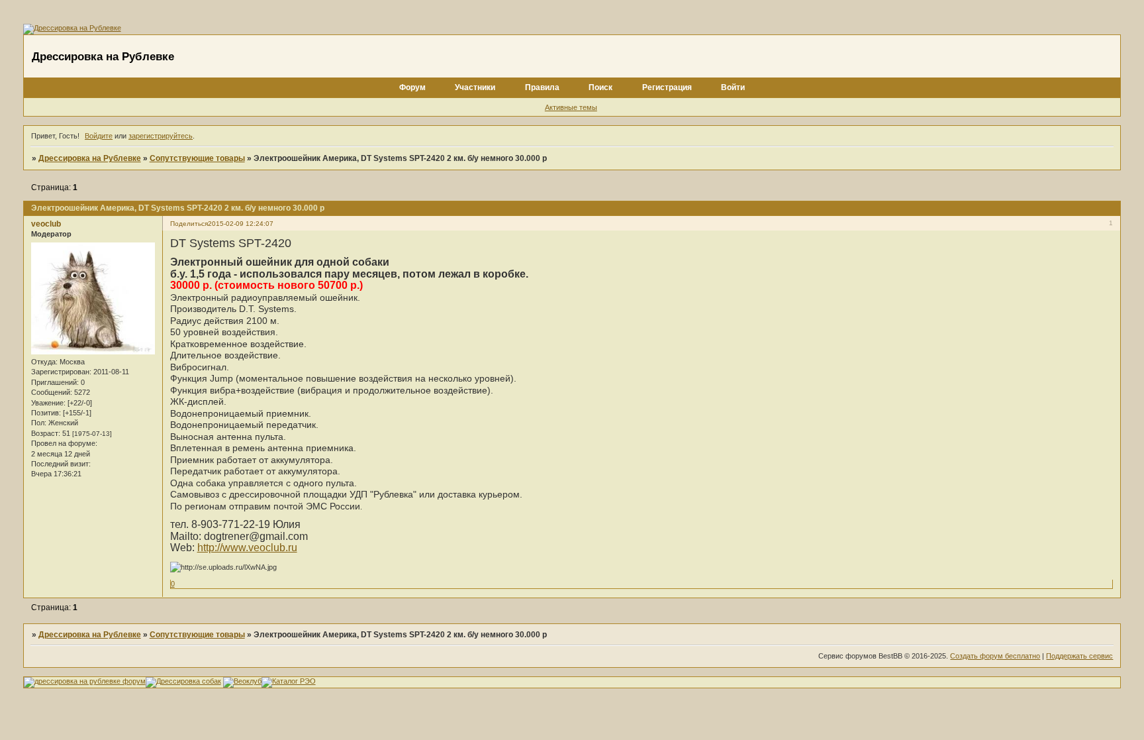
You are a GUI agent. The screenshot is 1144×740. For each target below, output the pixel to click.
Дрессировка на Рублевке (89, 158)
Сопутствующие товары (197, 158)
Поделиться (189, 223)
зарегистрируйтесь (160, 136)
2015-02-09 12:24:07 (240, 223)
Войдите (99, 136)
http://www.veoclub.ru (247, 547)
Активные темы (571, 107)
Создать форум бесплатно (995, 656)
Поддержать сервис (1079, 656)
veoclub (46, 224)
